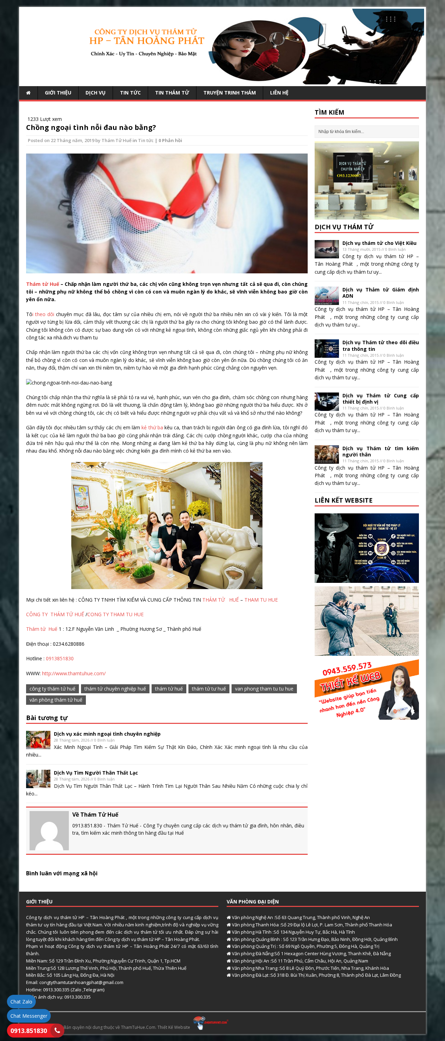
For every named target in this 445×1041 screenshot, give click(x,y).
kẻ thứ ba (151, 427)
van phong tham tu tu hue (264, 688)
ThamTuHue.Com (138, 1027)
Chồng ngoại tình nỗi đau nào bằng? (91, 127)
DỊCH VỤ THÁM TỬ (344, 227)
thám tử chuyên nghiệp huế (115, 688)
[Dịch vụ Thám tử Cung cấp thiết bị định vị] (327, 406)
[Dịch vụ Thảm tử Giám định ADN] (327, 301)
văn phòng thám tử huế (56, 699)
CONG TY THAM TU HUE (115, 614)
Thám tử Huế (43, 284)
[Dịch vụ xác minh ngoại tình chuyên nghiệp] (38, 745)
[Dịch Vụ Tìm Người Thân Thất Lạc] (38, 783)
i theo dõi (44, 314)
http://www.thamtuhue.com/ (73, 673)
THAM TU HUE (260, 599)
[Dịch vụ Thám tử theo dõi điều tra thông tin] (327, 353)
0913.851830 (28, 1030)
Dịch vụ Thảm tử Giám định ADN (380, 292)
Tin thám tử (172, 92)
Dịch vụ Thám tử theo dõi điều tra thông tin (380, 345)
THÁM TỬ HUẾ (220, 599)
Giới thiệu (58, 92)
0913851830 (60, 658)
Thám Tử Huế (116, 140)
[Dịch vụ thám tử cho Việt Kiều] (327, 254)
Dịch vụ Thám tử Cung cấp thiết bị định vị (380, 398)
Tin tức (130, 92)
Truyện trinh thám (229, 92)
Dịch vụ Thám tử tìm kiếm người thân (380, 451)
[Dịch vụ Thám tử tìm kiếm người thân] (327, 459)
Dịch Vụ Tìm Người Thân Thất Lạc (96, 772)
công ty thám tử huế (52, 688)
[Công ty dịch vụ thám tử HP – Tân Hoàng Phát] (222, 80)
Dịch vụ (96, 92)
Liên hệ (279, 92)
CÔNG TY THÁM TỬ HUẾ (56, 614)
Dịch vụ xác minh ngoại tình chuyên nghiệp (107, 733)
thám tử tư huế (209, 688)
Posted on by (65, 140)
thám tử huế (169, 688)
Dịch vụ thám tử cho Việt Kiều (379, 243)
